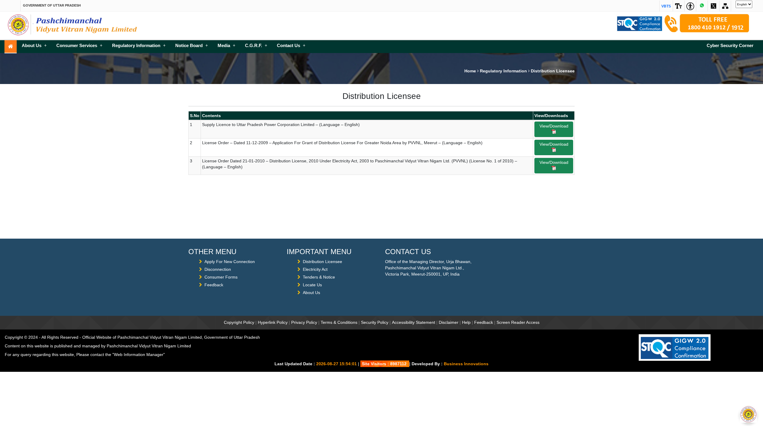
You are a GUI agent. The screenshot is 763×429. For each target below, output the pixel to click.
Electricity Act (315, 269)
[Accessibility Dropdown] (678, 6)
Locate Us (312, 284)
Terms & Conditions (339, 322)
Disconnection (217, 269)
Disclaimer (448, 322)
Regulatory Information (139, 45)
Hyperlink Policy (273, 322)
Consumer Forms (221, 277)
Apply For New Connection (229, 261)
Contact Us (291, 45)
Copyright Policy (239, 322)
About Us (34, 45)
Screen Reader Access (518, 322)
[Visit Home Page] (10, 46)
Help (466, 322)
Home (470, 71)
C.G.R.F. (256, 45)
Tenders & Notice (319, 277)
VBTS (666, 6)
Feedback (213, 284)
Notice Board (191, 45)
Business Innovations (466, 363)
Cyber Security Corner (730, 45)
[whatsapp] (702, 6)
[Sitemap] (713, 6)
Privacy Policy (304, 322)
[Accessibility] (690, 6)
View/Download (553, 126)
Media (226, 45)
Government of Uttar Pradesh (52, 5)
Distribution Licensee (322, 261)
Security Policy (374, 322)
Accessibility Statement (413, 322)
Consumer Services (79, 45)
